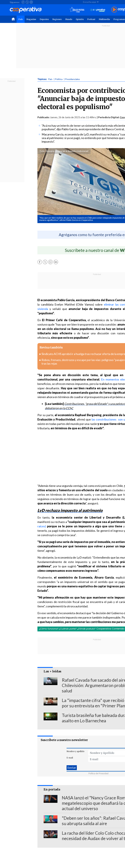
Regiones (57, 19)
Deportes (44, 19)
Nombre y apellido (75, 751)
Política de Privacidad (98, 773)
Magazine (31, 19)
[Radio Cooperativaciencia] (97, 10)
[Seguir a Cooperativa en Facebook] (23, 2)
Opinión (80, 19)
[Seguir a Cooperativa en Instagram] (31, 2)
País (20, 19)
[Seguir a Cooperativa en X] (27, 2)
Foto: (42, 151)
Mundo (68, 19)
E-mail (70, 757)
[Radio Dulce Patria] (77, 10)
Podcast (91, 19)
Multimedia (104, 19)
